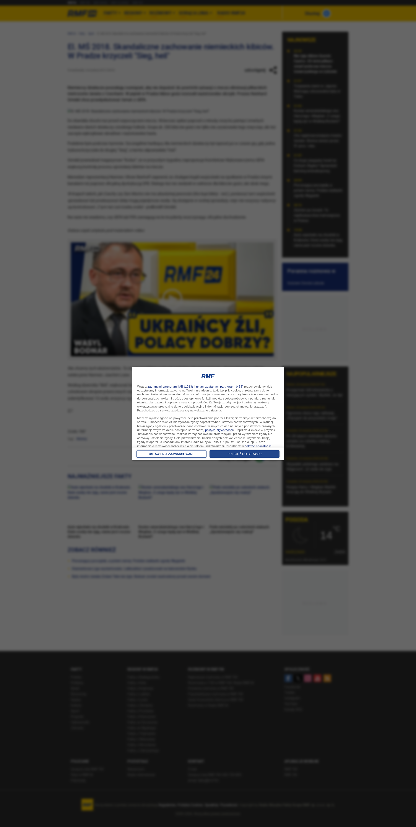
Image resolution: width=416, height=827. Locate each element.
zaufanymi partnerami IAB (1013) (170, 386)
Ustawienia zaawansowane (171, 454)
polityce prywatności (219, 430)
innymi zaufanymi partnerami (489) (219, 386)
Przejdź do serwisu (245, 454)
